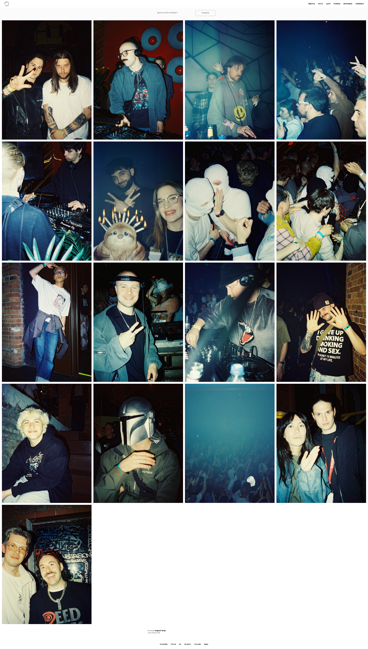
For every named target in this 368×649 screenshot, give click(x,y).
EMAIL (206, 644)
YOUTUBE (197, 644)
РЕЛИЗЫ (337, 4)
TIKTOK (173, 644)
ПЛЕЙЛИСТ (360, 4)
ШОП (328, 4)
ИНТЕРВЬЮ (347, 4)
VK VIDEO (187, 644)
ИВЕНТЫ (311, 4)
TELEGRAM (163, 644)
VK (180, 644)
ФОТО (320, 4)
